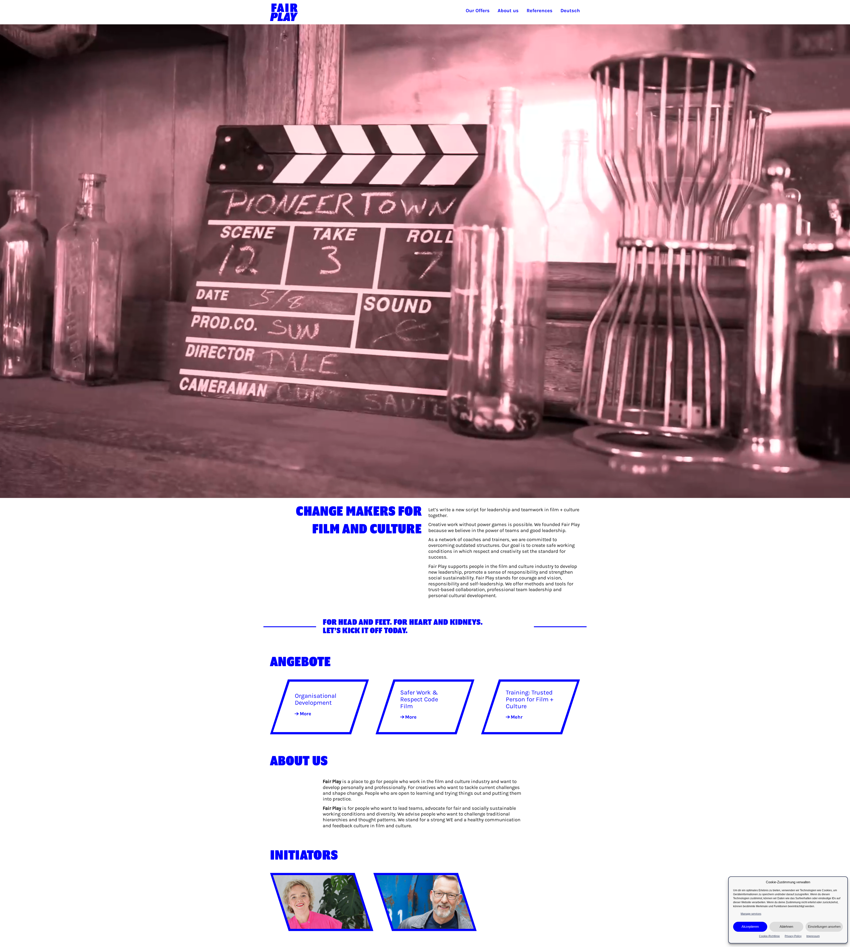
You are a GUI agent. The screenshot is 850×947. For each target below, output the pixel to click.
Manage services (751, 913)
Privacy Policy (793, 936)
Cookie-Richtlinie (769, 936)
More (305, 713)
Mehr (517, 717)
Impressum (813, 936)
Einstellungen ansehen (824, 927)
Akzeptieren (750, 927)
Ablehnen (786, 927)
